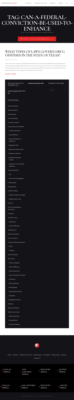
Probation (12, 250)
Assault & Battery (13, 110)
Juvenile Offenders (14, 226)
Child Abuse (12, 221)
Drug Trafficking (13, 134)
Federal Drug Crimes (15, 199)
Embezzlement (13, 320)
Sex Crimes (11, 258)
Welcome (15, 355)
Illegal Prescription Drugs (16, 149)
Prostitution (12, 279)
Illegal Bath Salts (13, 145)
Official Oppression (13, 234)
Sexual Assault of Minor (15, 291)
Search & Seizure (13, 254)
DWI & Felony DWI (13, 170)
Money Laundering (14, 324)
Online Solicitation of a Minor (17, 275)
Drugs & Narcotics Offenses (16, 126)
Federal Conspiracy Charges (17, 195)
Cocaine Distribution (15, 130)
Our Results (46, 355)
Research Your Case (26, 355)
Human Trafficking (14, 267)
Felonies (10, 203)
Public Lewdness (13, 283)
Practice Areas (55, 355)
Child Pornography (14, 263)
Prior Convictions (13, 238)
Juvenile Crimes (12, 217)
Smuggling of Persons (14, 299)
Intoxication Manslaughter (16, 178)
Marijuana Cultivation (15, 153)
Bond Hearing (12, 114)
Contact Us (37, 358)
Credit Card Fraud (14, 316)
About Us (64, 355)
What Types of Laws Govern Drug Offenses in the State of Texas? (35, 53)
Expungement (12, 186)
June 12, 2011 (13, 59)
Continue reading (10, 73)
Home (22, 32)
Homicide (11, 213)
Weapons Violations (13, 308)
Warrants (10, 304)
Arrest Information (13, 106)
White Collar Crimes (13, 312)
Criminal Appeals (13, 118)
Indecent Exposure (14, 271)
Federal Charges (13, 190)
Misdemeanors (12, 230)
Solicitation (12, 295)
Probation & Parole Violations (16, 242)
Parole (11, 246)
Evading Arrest (12, 182)
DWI (10, 174)
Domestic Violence (13, 122)
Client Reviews (37, 355)
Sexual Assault (13, 287)
